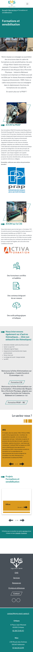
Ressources (16, 583)
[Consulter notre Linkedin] (18, 600)
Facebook (24, 533)
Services (16, 578)
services (25, 531)
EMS (16, 573)
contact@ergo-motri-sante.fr (18, 613)
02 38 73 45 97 (18, 630)
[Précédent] (11, 464)
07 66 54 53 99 (18, 648)
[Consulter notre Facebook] (14, 600)
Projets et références (16, 588)
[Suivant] (21, 464)
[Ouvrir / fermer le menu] (27, 4)
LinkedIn (17, 533)
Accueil (4, 10)
